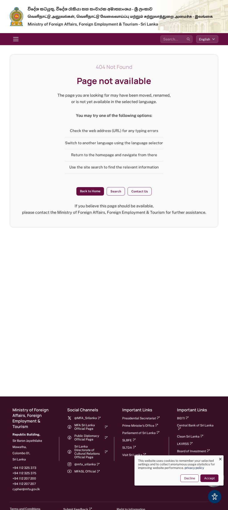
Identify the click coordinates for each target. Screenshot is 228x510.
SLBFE (127, 440)
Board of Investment (191, 451)
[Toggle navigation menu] (16, 39)
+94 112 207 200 (24, 478)
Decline (189, 478)
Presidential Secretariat (139, 418)
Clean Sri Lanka (188, 436)
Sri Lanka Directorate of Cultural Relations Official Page (87, 452)
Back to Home (90, 191)
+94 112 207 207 (24, 484)
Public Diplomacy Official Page (86, 437)
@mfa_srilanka (85, 464)
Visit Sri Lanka (132, 455)
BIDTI (181, 418)
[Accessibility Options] (214, 496)
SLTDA (127, 447)
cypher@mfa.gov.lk (26, 489)
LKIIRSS (183, 444)
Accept (209, 478)
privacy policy (194, 468)
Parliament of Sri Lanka (139, 433)
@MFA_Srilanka (85, 418)
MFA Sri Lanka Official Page (84, 426)
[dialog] (179, 470)
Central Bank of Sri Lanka (195, 425)
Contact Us (139, 191)
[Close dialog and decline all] (220, 458)
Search (115, 191)
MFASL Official (85, 471)
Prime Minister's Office (138, 425)
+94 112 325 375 (24, 473)
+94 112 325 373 (24, 468)
